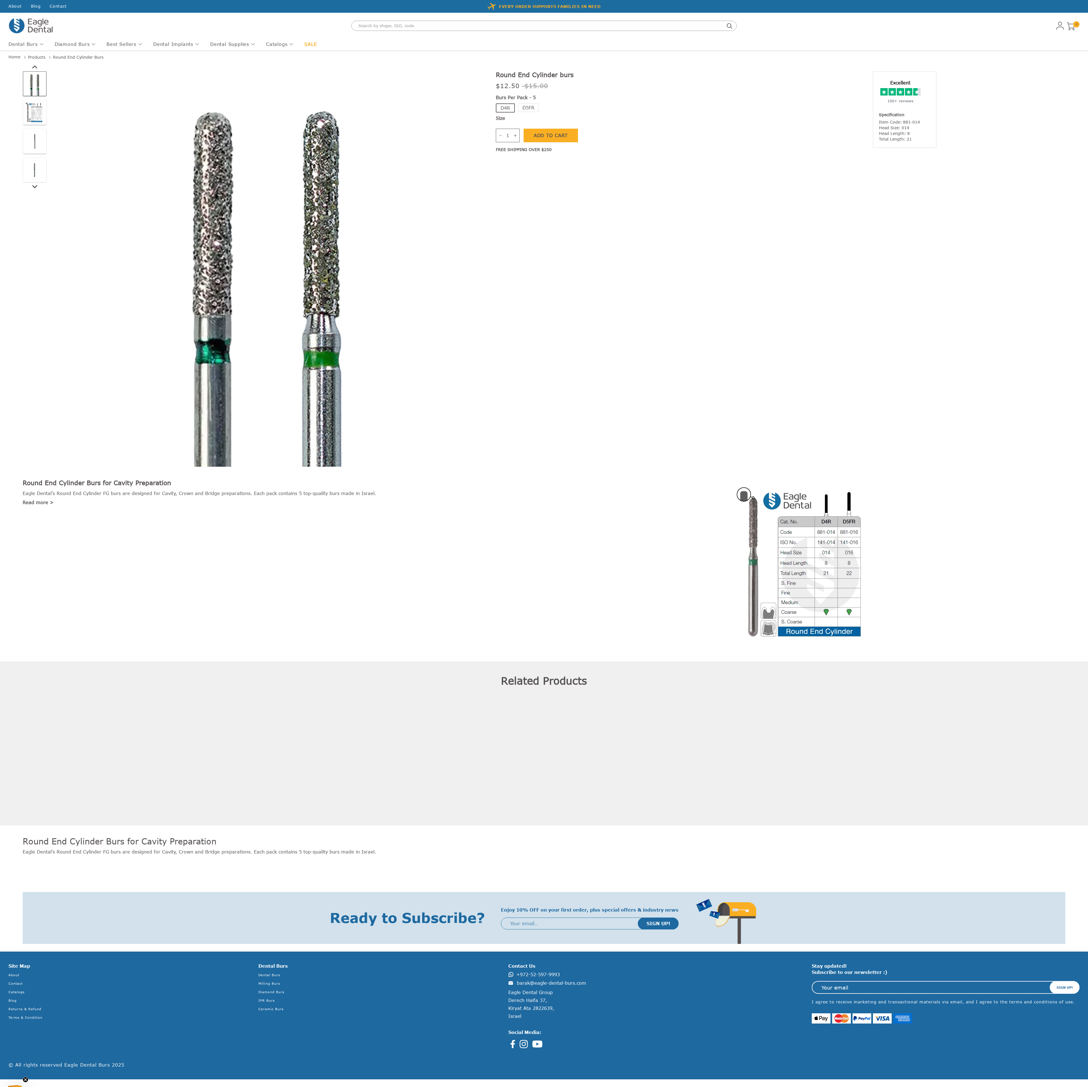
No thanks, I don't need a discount (475, 587)
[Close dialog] (675, 480)
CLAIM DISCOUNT (475, 568)
